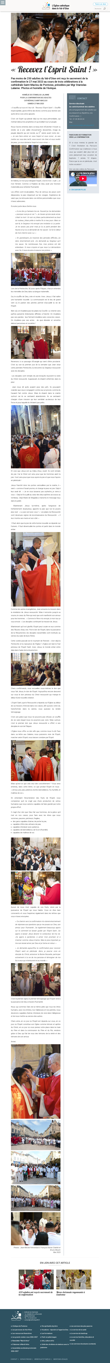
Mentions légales (60, 1359)
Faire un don (100, 4)
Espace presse (26, 1359)
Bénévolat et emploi (42, 1359)
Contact (14, 1359)
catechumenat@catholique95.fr (81, 125)
